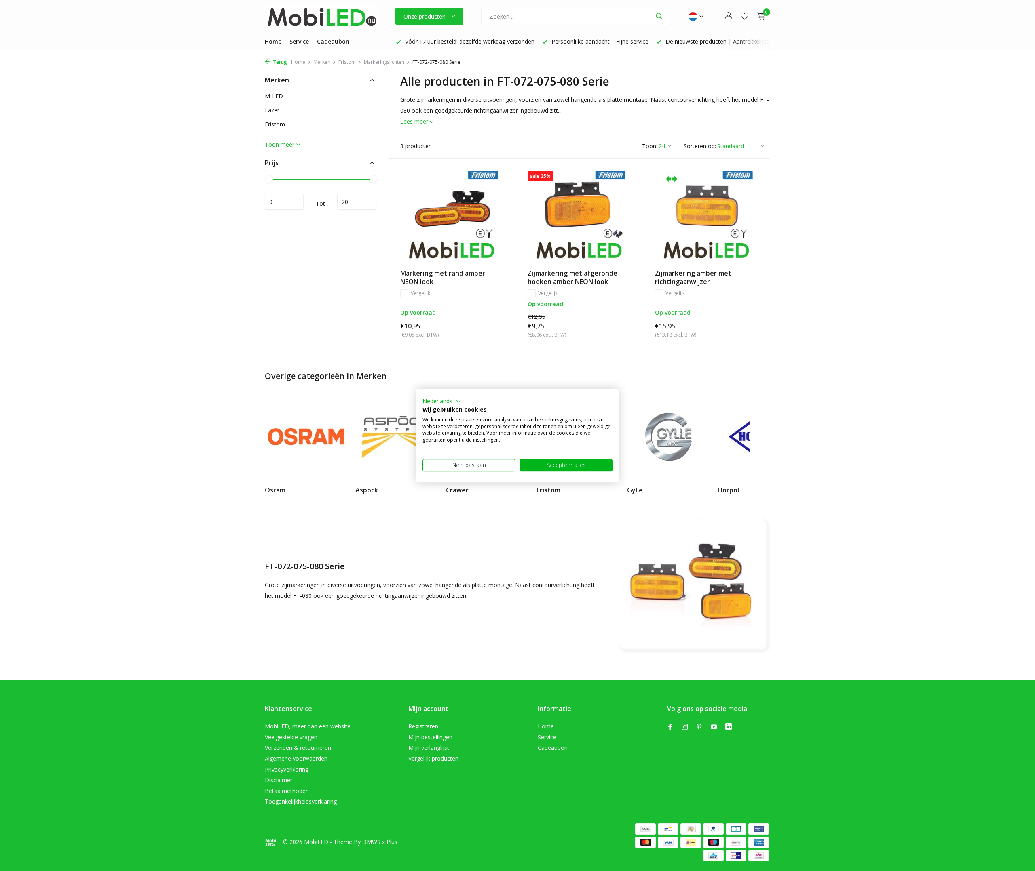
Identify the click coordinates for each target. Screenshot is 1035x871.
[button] (441, 401)
